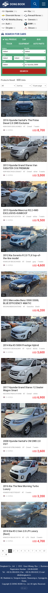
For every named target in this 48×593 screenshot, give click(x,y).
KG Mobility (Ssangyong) (15, 19)
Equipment (24, 44)
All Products (11, 39)
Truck (9, 44)
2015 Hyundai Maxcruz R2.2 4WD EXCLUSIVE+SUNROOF (20, 212)
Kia (31, 11)
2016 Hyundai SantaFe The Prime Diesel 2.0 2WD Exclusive (21, 122)
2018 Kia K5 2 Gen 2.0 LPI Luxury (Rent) (20, 532)
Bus (39, 39)
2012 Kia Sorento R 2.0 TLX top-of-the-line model (22, 257)
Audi (9, 24)
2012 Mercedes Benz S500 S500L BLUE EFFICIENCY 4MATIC (21, 302)
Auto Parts (38, 44)
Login (25, 588)
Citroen (32, 28)
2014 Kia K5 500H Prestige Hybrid (21, 345)
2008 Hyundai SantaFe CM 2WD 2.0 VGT (22, 442)
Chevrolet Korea (14, 15)
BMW (32, 24)
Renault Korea (35, 15)
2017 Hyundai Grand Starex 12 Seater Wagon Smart (23, 389)
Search (24, 71)
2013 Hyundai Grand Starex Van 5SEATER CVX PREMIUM (20, 167)
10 (44, 551)
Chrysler (10, 28)
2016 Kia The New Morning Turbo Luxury (21, 487)
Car (24, 39)
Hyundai (11, 11)
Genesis (33, 19)
